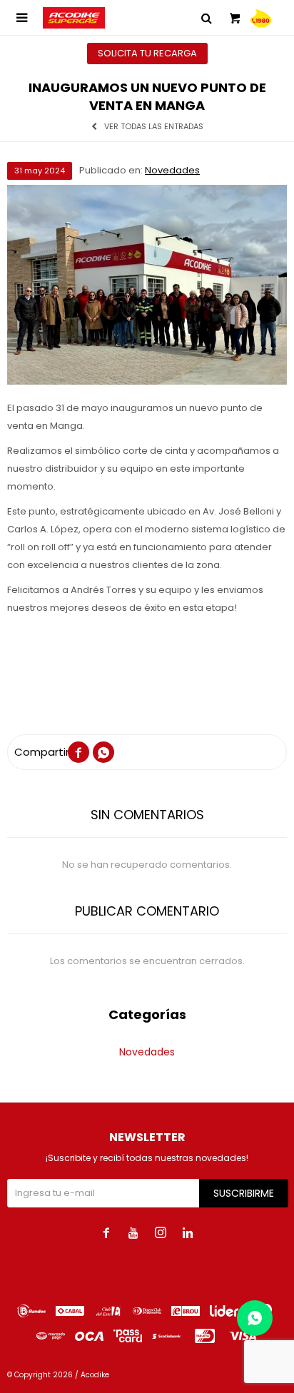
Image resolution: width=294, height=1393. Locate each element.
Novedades (172, 170)
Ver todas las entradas (153, 126)
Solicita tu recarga (147, 53)
